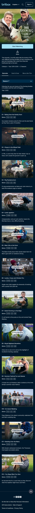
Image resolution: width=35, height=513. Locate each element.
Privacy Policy (18, 508)
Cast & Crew (15, 73)
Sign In (29, 4)
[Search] (23, 4)
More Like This (27, 73)
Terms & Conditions (7, 508)
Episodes (5, 73)
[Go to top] (31, 491)
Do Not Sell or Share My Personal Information (15, 501)
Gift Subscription (7, 505)
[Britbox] (6, 4)
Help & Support (17, 505)
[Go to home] (17, 497)
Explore (15, 4)
